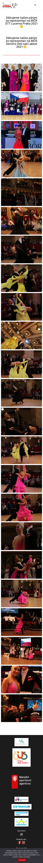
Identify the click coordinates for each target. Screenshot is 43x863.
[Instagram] (23, 842)
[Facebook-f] (19, 842)
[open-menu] (35, 5)
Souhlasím (22, 860)
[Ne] (41, 856)
